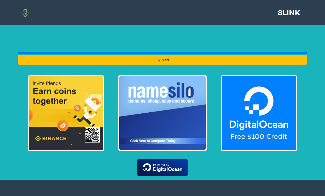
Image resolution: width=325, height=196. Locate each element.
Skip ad (162, 59)
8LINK (289, 12)
